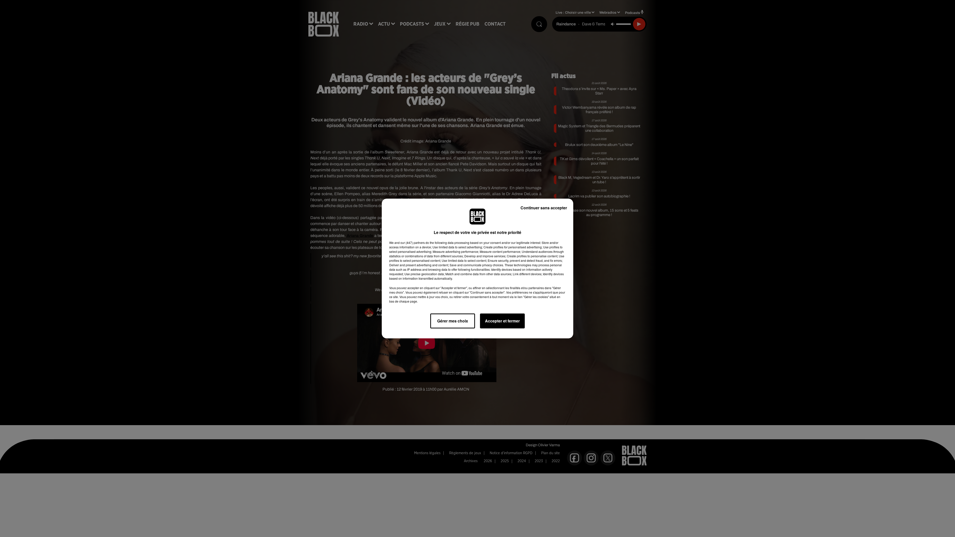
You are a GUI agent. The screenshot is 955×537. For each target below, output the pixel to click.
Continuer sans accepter (544, 208)
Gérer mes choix (452, 321)
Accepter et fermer (502, 321)
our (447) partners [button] (412, 242)
